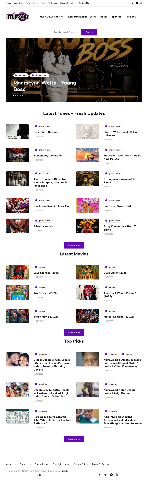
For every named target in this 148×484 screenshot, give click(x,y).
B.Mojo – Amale (43, 226)
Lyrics (93, 16)
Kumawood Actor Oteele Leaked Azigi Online (120, 391)
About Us (18, 3)
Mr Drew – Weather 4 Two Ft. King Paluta (122, 157)
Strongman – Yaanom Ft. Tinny (119, 180)
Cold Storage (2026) (47, 273)
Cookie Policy (41, 464)
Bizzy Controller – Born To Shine (120, 228)
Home (8, 3)
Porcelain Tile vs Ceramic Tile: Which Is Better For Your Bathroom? (53, 420)
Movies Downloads (76, 16)
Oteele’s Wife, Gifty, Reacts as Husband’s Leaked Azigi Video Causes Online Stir (51, 393)
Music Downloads (50, 16)
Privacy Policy (32, 3)
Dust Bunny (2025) (116, 273)
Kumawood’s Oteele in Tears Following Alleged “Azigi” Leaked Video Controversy (122, 363)
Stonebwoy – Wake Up (48, 155)
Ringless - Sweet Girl (117, 206)
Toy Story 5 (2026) (46, 293)
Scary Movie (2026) (46, 316)
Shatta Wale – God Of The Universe (121, 133)
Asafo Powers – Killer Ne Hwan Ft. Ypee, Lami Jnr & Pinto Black (50, 182)
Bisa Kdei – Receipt (46, 132)
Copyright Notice (68, 3)
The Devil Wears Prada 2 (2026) (120, 294)
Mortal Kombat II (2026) (119, 316)
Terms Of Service (49, 3)
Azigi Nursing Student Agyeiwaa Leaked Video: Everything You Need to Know (123, 420)
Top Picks (115, 16)
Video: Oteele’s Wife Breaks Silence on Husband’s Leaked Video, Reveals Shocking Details (52, 364)
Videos (103, 16)
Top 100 (131, 16)
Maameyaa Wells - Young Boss (44, 86)
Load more (74, 245)
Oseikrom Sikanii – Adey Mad (52, 206)
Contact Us (83, 3)
